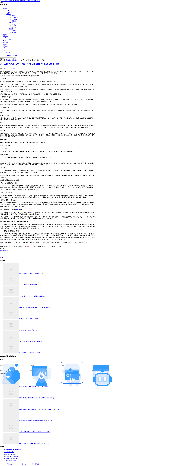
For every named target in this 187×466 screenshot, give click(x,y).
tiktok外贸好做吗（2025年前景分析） (28, 330)
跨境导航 (5, 44)
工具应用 (5, 46)
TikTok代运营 (6, 52)
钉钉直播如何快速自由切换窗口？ (13, 449)
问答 (4, 47)
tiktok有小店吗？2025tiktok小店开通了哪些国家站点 (32, 296)
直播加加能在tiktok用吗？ (11, 460)
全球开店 (5, 34)
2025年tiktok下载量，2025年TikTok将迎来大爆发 (31, 341)
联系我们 (37, 464)
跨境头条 (8, 14)
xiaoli (1, 257)
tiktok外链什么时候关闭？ (11, 454)
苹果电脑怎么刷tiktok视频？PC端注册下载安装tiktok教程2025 (34, 307)
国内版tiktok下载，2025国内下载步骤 (28, 318)
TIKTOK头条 (12, 15)
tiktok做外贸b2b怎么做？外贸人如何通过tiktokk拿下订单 (29, 64)
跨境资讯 (5, 8)
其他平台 (14, 27)
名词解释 (14, 32)
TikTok (18, 209)
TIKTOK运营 (15, 17)
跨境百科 (11, 29)
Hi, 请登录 (2, 55)
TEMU (13, 24)
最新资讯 (8, 10)
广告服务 (5, 37)
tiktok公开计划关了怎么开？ (11, 458)
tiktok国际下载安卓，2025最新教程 (28, 284)
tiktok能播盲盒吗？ (9, 452)
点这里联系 (29, 246)
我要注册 (9, 55)
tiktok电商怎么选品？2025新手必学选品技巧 (30, 352)
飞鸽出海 (37, 1)
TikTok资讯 (9, 12)
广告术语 (14, 30)
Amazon (14, 25)
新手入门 (14, 21)
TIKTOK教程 (15, 19)
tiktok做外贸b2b (4, 250)
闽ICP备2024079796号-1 (28, 464)
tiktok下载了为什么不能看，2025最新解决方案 (31, 273)
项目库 (4, 40)
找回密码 (15, 55)
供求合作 (5, 42)
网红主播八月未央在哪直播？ (12, 456)
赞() (14, 68)
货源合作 (5, 36)
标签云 (4, 50)
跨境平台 (11, 22)
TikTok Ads (8, 39)
